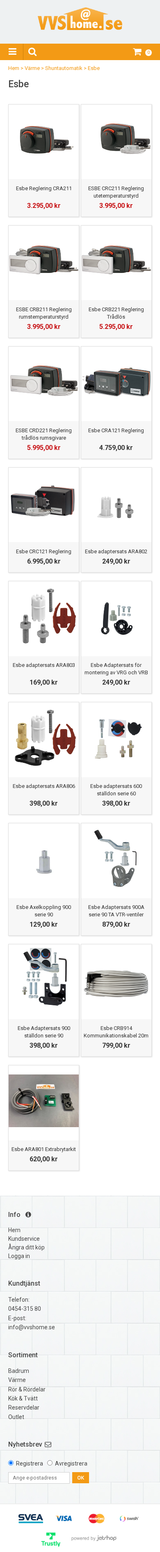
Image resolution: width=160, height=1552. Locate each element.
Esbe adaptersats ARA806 (44, 786)
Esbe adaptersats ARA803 (44, 665)
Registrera (29, 1463)
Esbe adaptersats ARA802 (116, 551)
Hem (13, 68)
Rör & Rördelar (27, 1389)
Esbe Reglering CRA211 (44, 188)
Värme (32, 68)
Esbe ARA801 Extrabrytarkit (43, 1149)
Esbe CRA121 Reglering (116, 430)
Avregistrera (71, 1463)
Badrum (18, 1371)
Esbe (94, 68)
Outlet (16, 1417)
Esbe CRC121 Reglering (43, 551)
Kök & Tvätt (23, 1398)
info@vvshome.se (31, 1327)
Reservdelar (23, 1407)
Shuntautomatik (63, 68)
